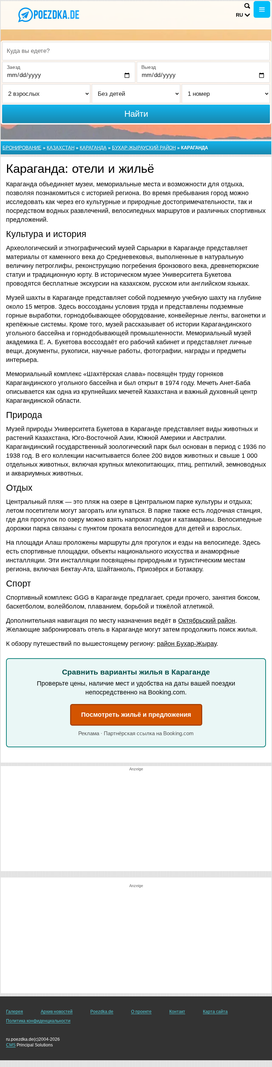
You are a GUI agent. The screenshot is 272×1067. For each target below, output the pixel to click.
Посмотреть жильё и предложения (136, 714)
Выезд (148, 67)
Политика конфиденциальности (38, 1020)
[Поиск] (247, 6)
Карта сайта (215, 1011)
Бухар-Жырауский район (144, 147)
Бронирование (21, 147)
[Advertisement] (136, 821)
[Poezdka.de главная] (49, 14)
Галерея (14, 1011)
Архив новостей (57, 1011)
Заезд (13, 67)
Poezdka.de (101, 1011)
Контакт (177, 1011)
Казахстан (60, 147)
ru (239, 15)
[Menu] (262, 9)
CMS (11, 1045)
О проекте (141, 1011)
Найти (136, 114)
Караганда (93, 147)
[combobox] (136, 51)
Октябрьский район (206, 620)
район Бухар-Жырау (186, 643)
